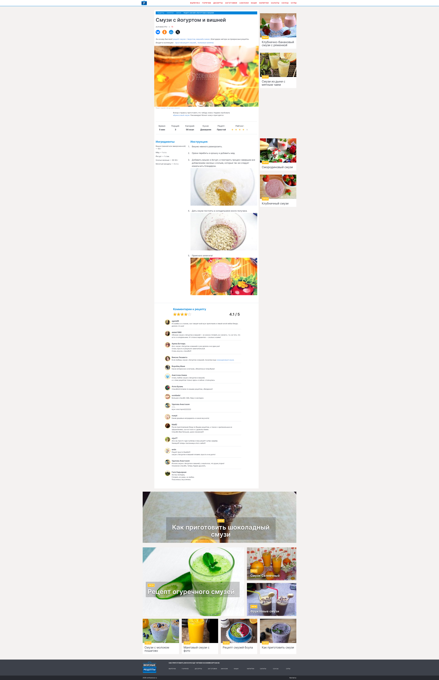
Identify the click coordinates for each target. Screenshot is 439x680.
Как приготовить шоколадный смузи (221, 531)
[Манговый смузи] (200, 631)
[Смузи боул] (239, 631)
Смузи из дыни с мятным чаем (273, 83)
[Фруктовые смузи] (271, 599)
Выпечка (195, 3)
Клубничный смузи (275, 203)
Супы (294, 3)
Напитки (264, 3)
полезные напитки (205, 43)
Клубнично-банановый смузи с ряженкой (278, 44)
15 (172, 27)
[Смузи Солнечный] (271, 563)
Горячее (206, 3)
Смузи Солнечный (265, 575)
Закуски (244, 3)
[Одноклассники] (164, 32)
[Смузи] (278, 631)
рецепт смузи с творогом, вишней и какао (191, 39)
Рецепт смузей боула (238, 647)
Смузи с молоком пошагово (157, 649)
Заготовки (231, 3)
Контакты (292, 678)
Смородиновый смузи (277, 167)
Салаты (275, 3)
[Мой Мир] (171, 32)
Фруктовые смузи (264, 611)
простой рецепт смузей (185, 43)
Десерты (218, 3)
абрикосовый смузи (181, 115)
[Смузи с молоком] (161, 631)
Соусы (285, 3)
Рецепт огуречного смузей (191, 591)
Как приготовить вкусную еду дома (144, 3)
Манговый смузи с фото (196, 649)
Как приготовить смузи (278, 647)
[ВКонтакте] (158, 32)
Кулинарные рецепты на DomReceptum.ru (149, 667)
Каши (254, 3)
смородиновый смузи (225, 360)
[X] (178, 32)
